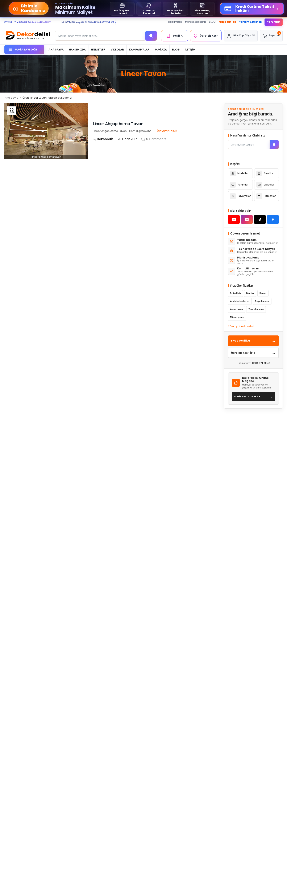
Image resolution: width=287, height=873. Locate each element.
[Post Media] (46, 131)
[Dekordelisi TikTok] (260, 219)
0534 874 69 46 (261, 363)
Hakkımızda (175, 22)
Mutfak (250, 293)
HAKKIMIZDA (77, 49)
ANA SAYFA (56, 49)
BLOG (212, 22)
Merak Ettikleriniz (195, 22)
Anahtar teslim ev (240, 301)
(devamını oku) (167, 131)
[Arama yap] (151, 36)
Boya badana (262, 301)
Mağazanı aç (227, 22)
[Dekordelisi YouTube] (234, 219)
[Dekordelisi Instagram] (247, 219)
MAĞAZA (161, 49)
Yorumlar (273, 22)
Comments (156, 139)
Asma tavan (236, 309)
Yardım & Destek (250, 22)
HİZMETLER (98, 49)
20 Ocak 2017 (127, 139)
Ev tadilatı (235, 293)
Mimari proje (237, 317)
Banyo (262, 293)
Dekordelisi (105, 139)
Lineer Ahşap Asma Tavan (118, 124)
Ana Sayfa (11, 98)
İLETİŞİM (190, 49)
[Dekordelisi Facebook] (273, 219)
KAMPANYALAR (139, 49)
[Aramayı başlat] (274, 144)
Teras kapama (256, 309)
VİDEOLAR (117, 49)
